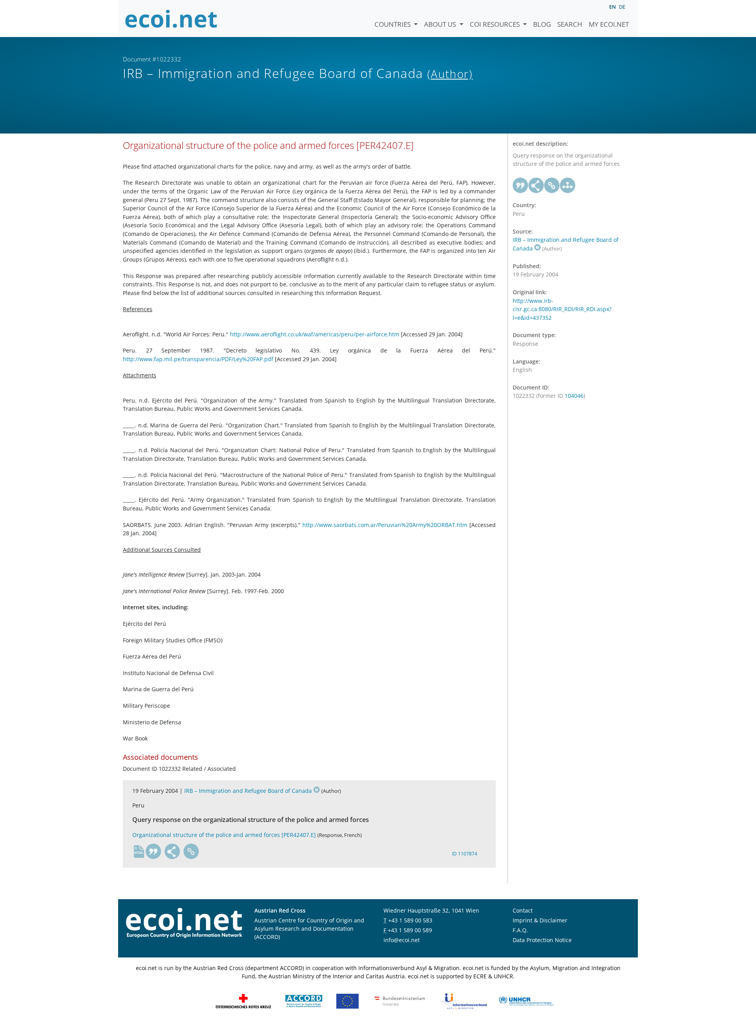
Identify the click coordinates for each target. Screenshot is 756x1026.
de (622, 6)
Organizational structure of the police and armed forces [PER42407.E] (224, 835)
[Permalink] (191, 851)
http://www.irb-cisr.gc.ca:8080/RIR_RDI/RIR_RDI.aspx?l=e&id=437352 (562, 309)
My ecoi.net (609, 24)
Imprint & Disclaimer (540, 920)
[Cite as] (153, 851)
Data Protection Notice (542, 940)
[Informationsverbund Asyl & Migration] (463, 1000)
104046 (574, 395)
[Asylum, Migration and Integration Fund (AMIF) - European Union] (347, 1000)
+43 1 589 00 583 (410, 920)
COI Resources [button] (495, 24)
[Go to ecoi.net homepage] (171, 18)
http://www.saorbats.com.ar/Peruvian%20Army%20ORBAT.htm (384, 525)
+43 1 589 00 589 (410, 930)
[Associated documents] (568, 185)
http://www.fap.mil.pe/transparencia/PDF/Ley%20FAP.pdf (198, 359)
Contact (523, 910)
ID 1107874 (464, 853)
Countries (393, 24)
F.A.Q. (520, 930)
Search (569, 24)
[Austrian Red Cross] (243, 1000)
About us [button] (441, 24)
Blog (542, 24)
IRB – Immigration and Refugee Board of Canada (248, 790)
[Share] (172, 851)
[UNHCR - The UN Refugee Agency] (526, 1000)
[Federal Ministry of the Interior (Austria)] (399, 1000)
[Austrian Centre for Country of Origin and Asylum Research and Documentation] (304, 1000)
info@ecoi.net (402, 940)
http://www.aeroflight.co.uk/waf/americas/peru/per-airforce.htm (314, 334)
